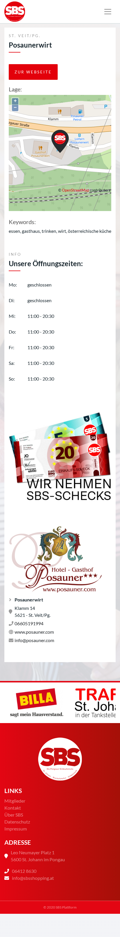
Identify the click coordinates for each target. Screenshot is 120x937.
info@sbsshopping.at (33, 878)
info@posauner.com (34, 640)
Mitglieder (14, 800)
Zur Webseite (33, 72)
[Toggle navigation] (108, 11)
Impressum (15, 828)
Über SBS (13, 814)
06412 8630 (24, 871)
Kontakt (12, 807)
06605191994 (29, 623)
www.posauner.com (34, 632)
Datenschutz (17, 821)
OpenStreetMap (75, 190)
